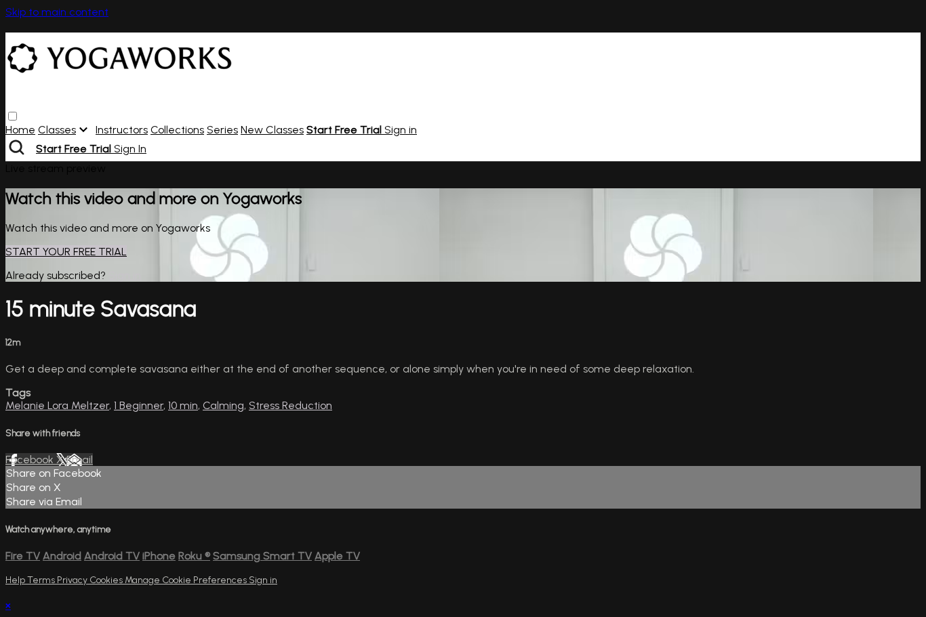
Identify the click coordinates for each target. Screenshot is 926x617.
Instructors (122, 129)
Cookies (107, 580)
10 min (183, 405)
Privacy (73, 580)
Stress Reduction (290, 405)
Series (222, 129)
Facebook (30, 459)
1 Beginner (138, 405)
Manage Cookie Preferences (187, 580)
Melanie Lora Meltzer (57, 405)
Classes (57, 129)
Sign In (130, 148)
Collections (177, 129)
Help (16, 580)
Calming (223, 405)
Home (20, 129)
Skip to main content (56, 11)
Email (79, 459)
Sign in (400, 129)
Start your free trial (66, 251)
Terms (42, 580)
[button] (12, 116)
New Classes (272, 129)
